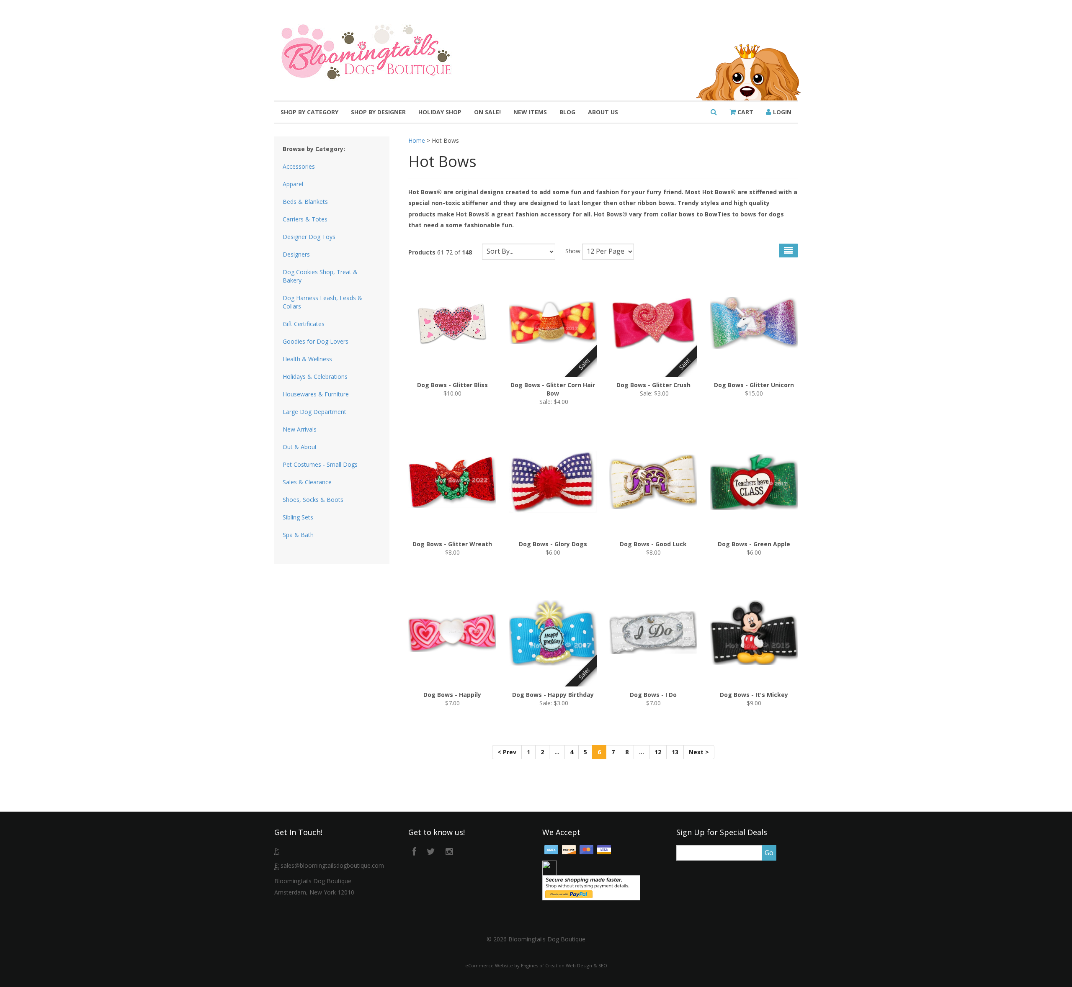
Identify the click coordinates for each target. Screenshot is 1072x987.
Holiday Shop (439, 112)
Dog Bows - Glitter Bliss (452, 385)
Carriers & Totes (305, 219)
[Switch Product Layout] (788, 250)
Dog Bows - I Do (653, 695)
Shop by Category (309, 112)
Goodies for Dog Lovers (315, 341)
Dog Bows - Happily (452, 695)
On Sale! (487, 112)
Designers (296, 254)
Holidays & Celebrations (315, 376)
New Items (530, 112)
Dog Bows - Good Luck (653, 544)
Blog (567, 112)
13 (675, 752)
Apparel (293, 184)
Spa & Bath (298, 535)
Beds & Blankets (305, 202)
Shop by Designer (378, 112)
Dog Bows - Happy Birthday (553, 695)
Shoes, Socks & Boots (313, 500)
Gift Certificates (304, 324)
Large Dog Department (314, 412)
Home (416, 140)
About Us (603, 112)
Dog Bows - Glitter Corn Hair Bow (552, 389)
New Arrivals (300, 429)
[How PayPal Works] (591, 887)
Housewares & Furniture (316, 394)
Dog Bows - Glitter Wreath (452, 544)
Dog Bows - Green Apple (754, 544)
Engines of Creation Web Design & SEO (564, 965)
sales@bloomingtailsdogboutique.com (332, 865)
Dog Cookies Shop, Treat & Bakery (320, 276)
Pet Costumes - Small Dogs (320, 464)
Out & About (300, 447)
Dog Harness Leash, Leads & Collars (322, 302)
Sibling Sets (298, 517)
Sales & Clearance (307, 482)
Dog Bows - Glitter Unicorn (754, 385)
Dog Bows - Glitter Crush (653, 385)
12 (658, 752)
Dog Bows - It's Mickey (754, 695)
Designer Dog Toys (309, 237)
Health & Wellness (307, 359)
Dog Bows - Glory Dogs (553, 544)
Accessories (299, 166)
